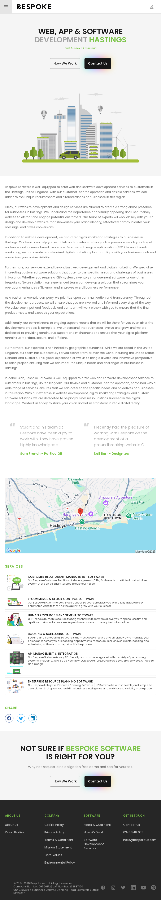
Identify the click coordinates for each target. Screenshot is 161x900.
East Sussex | (74, 48)
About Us (11, 825)
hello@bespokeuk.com (139, 840)
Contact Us (131, 825)
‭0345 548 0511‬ (133, 832)
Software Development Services (94, 844)
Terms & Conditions (59, 840)
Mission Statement (58, 847)
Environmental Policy (59, 862)
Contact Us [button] (98, 63)
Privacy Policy (54, 832)
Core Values (53, 855)
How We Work (94, 832)
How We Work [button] (65, 63)
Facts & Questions (97, 825)
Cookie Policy (54, 825)
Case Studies (14, 832)
